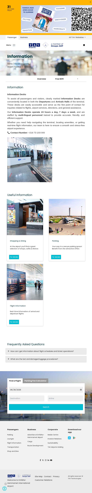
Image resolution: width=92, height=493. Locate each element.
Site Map (39, 476)
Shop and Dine (13, 451)
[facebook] (40, 460)
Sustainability (53, 443)
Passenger (12, 37)
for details (14, 257)
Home (10, 64)
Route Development (35, 445)
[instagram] (45, 460)
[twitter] (43, 460)
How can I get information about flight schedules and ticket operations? (42, 351)
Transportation (13, 447)
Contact (47, 476)
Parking (10, 435)
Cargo (29, 441)
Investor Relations (54, 439)
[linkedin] (48, 460)
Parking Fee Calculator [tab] (35, 381)
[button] (90, 2)
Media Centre (53, 435)
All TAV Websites (76, 37)
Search (46, 407)
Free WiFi (59, 79)
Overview (41, 79)
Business (24, 37)
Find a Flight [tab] (15, 381)
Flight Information (14, 443)
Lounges (10, 439)
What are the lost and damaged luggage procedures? (34, 359)
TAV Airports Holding (55, 447)
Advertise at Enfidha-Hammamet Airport (35, 436)
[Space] (46, 45)
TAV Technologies (74, 478)
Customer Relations (43, 480)
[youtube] (51, 460)
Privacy (56, 476)
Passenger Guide (21, 64)
